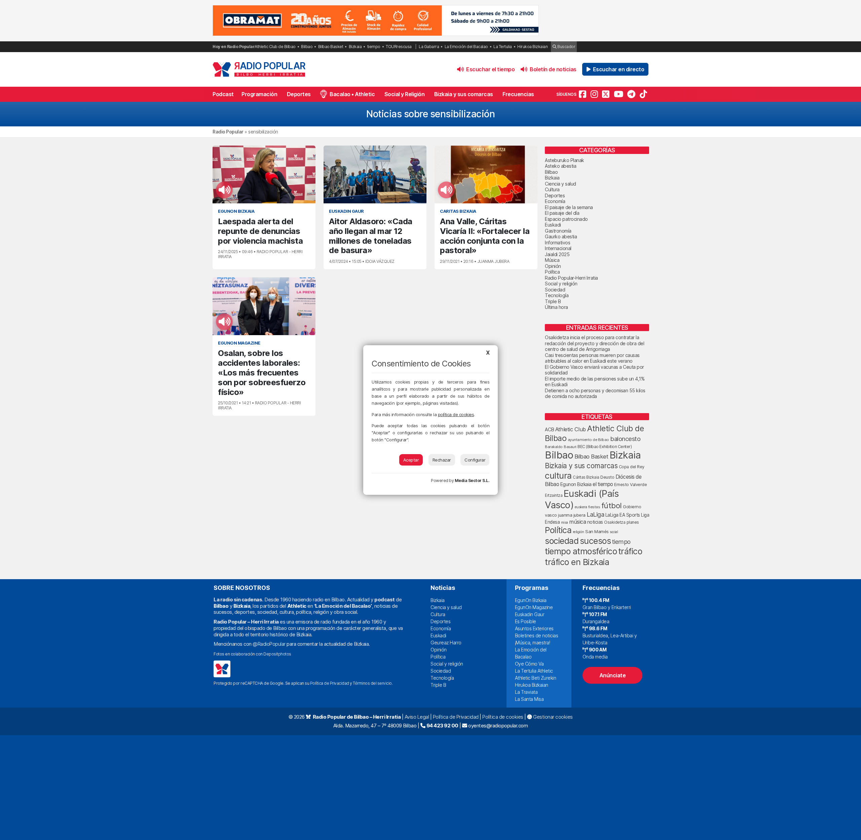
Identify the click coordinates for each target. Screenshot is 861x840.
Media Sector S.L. (472, 480)
